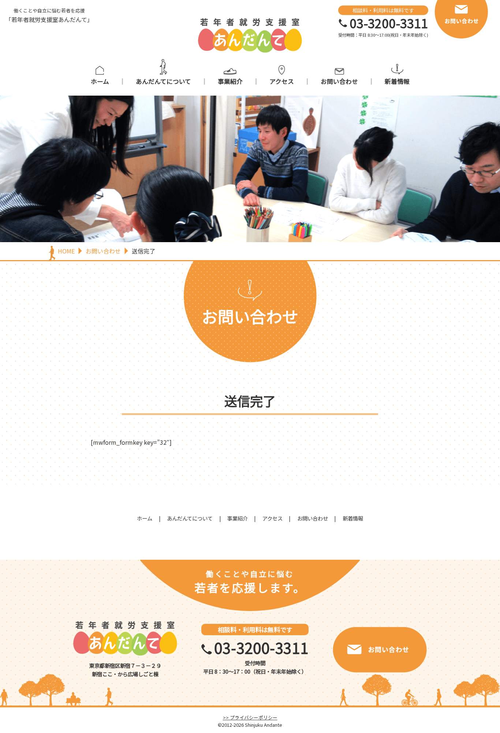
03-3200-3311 (389, 23)
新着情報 (397, 81)
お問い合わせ (339, 81)
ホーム (100, 81)
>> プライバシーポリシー (250, 717)
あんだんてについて (163, 81)
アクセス (281, 81)
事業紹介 (230, 81)
